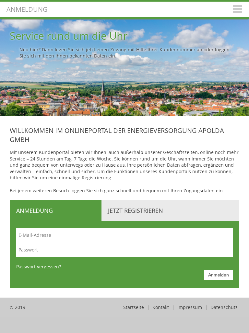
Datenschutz (224, 307)
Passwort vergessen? (38, 266)
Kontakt (160, 307)
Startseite (133, 307)
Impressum (189, 307)
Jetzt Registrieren (135, 210)
